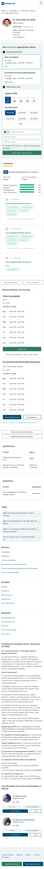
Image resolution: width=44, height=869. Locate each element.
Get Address (32, 417)
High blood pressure (8, 617)
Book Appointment (12, 417)
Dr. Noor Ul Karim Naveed (24, 820)
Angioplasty (5, 556)
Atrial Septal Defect (8, 603)
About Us (19, 855)
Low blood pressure (8, 622)
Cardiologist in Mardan (28, 11)
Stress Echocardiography (10, 572)
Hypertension (5, 599)
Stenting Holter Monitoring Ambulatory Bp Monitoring (19, 568)
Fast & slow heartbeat (8, 630)
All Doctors (5, 857)
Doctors (28, 855)
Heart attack (5, 634)
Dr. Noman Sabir (20, 796)
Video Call (22, 349)
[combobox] (7, 132)
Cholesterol (5, 591)
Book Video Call (11, 864)
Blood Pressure (6, 595)
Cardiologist (13, 11)
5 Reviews (16, 35)
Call (35, 811)
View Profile (15, 811)
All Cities (37, 855)
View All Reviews (11, 283)
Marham (3, 11)
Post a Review (33, 283)
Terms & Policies (8, 855)
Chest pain (5, 626)
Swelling (4, 587)
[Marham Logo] (8, 4)
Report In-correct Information (22, 432)
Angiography (5, 552)
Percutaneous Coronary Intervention (13, 564)
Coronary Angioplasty (8, 560)
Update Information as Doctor (22, 436)
